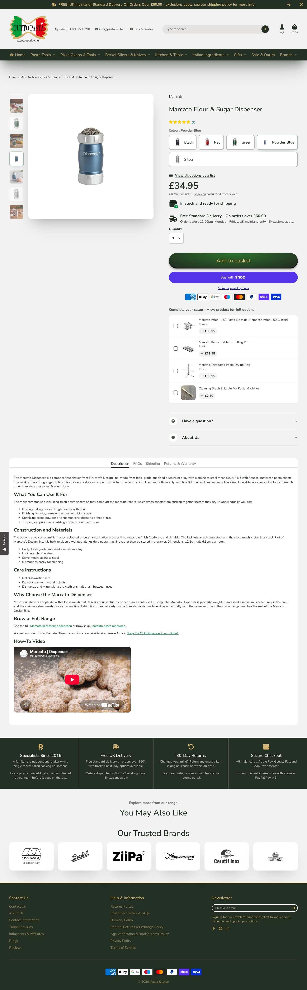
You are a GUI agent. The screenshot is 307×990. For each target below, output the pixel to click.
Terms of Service (123, 947)
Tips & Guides (143, 29)
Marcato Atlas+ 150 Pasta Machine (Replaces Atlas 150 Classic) (243, 320)
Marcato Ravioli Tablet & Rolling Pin (223, 342)
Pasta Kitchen (159, 982)
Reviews (15, 947)
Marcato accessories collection (51, 626)
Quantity (175, 229)
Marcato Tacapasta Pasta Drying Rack (225, 365)
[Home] (29, 29)
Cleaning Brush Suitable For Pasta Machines (229, 388)
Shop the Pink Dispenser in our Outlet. (153, 633)
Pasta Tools (40, 54)
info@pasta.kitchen (112, 29)
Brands (286, 54)
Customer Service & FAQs (130, 913)
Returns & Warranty (180, 463)
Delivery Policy (121, 920)
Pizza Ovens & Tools (78, 54)
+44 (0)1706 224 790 (74, 29)
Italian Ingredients (208, 54)
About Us (16, 913)
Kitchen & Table (169, 54)
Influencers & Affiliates (26, 934)
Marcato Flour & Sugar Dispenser (93, 77)
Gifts (238, 54)
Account (282, 29)
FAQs (137, 463)
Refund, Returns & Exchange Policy (136, 927)
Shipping (200, 194)
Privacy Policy (120, 941)
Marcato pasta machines (108, 626)
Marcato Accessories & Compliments (44, 77)
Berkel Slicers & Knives (125, 54)
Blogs (13, 941)
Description (120, 463)
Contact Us (17, 906)
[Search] (265, 29)
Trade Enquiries (21, 927)
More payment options (233, 288)
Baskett (294, 29)
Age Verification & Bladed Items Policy (139, 934)
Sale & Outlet (263, 54)
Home (20, 54)
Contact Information (24, 920)
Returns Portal (121, 906)
